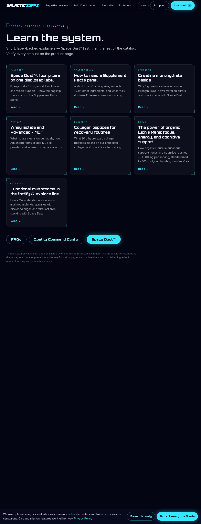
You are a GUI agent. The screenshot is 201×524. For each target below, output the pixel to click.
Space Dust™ (103, 239)
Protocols (125, 5)
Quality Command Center (57, 239)
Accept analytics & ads (177, 516)
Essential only (141, 516)
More (143, 5)
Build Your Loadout (84, 5)
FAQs (16, 239)
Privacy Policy (83, 518)
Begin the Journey (57, 5)
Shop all (159, 5)
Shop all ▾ (107, 5)
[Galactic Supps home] (22, 5)
